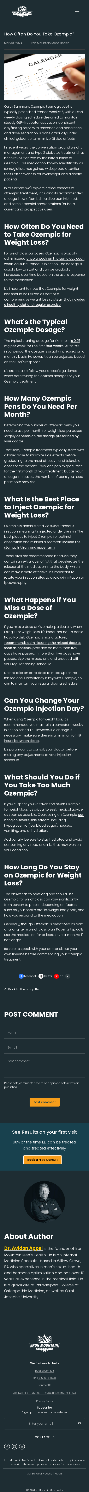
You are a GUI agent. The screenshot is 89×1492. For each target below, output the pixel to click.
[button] (77, 11)
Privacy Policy (44, 1401)
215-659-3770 (47, 1378)
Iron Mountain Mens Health (48, 1490)
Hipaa (58, 1473)
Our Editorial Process (39, 1473)
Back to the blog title (23, 989)
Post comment (45, 1102)
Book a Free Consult (42, 1160)
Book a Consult (44, 1370)
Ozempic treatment (20, 193)
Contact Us (44, 1385)
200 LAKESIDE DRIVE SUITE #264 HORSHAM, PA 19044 (44, 1393)
